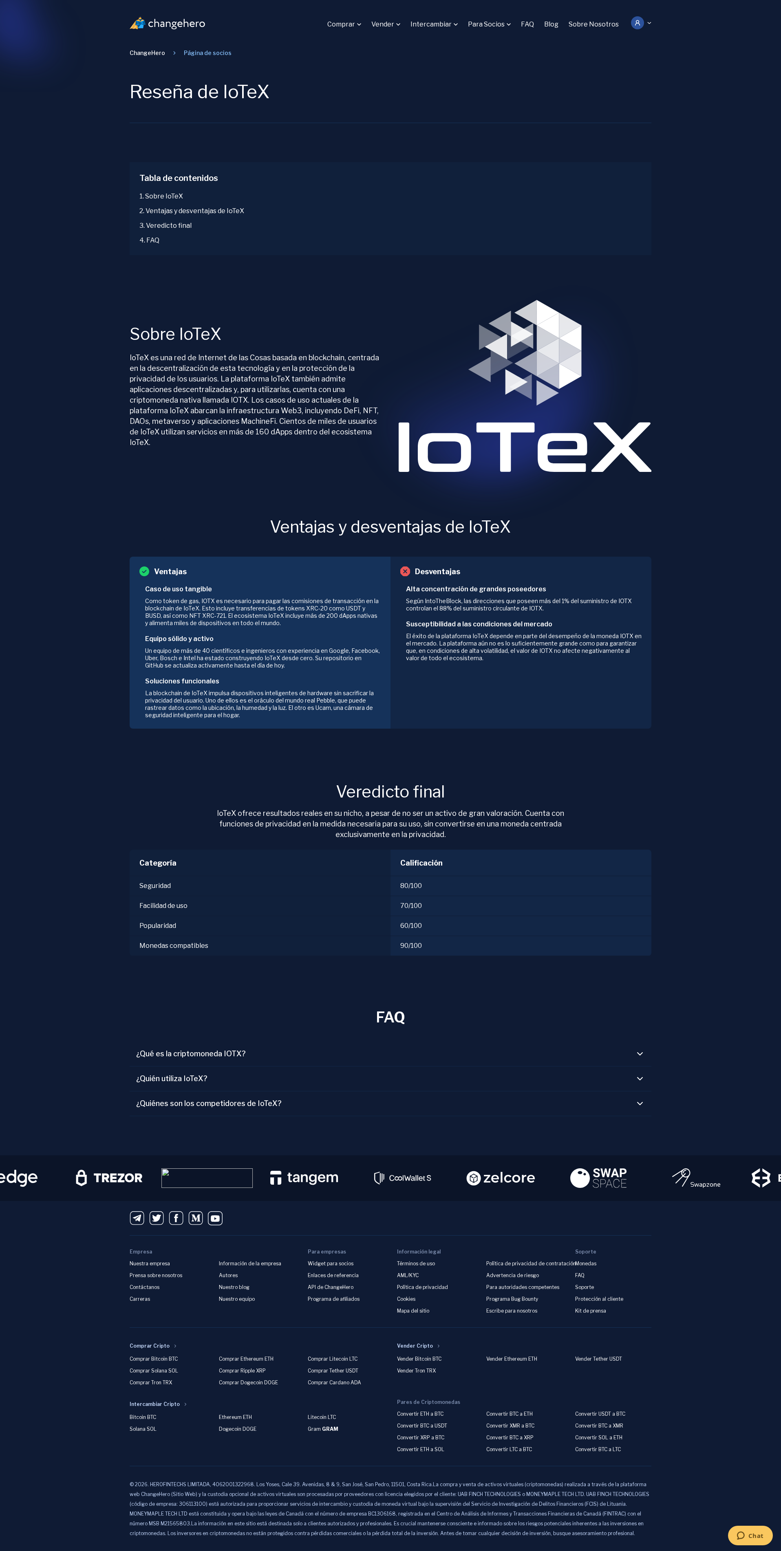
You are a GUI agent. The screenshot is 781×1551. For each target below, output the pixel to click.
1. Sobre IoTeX (161, 196)
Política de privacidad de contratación (531, 1263)
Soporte (584, 1287)
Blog (551, 24)
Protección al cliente (599, 1299)
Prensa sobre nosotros (156, 1275)
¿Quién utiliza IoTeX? (171, 1078)
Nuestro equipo (237, 1299)
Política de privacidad (422, 1287)
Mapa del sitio (413, 1311)
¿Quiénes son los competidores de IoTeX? (209, 1103)
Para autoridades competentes (522, 1287)
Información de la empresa (250, 1263)
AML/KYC (408, 1275)
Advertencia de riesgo (512, 1275)
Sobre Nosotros (594, 24)
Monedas (585, 1263)
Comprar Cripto (150, 1346)
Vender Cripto (415, 1346)
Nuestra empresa (150, 1263)
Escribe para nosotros (511, 1311)
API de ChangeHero (330, 1287)
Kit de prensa (590, 1311)
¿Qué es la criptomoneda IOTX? (191, 1053)
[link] (208, 52)
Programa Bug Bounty (512, 1299)
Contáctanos (144, 1287)
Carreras (140, 1299)
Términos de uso (416, 1263)
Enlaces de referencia (333, 1275)
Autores (228, 1275)
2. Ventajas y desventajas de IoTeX (191, 211)
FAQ (527, 24)
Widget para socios (330, 1263)
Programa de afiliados (334, 1299)
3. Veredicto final (165, 225)
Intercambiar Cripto (155, 1404)
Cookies (406, 1299)
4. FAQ (149, 240)
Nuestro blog (234, 1287)
